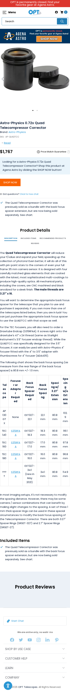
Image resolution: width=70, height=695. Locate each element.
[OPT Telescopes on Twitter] (21, 641)
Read (7, 143)
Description (10, 238)
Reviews (35, 243)
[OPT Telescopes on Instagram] (39, 641)
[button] (8, 685)
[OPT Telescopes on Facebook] (12, 641)
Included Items (28, 238)
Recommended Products (53, 238)
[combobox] (35, 21)
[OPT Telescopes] (35, 12)
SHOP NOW (10, 182)
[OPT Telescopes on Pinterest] (57, 641)
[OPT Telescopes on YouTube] (30, 641)
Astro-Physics (17, 132)
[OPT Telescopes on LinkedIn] (47, 641)
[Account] (56, 12)
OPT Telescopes (27, 687)
